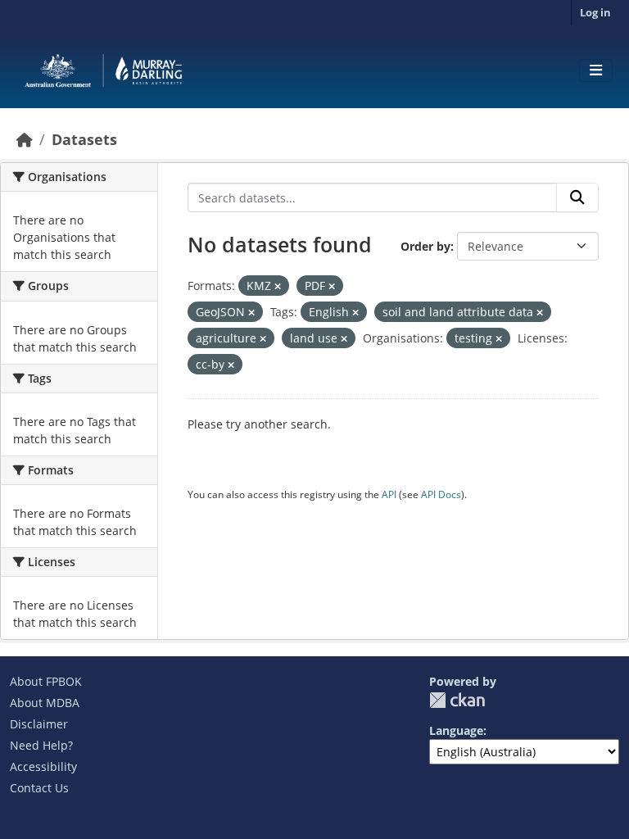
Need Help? (41, 745)
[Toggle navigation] (596, 70)
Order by (425, 246)
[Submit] (577, 197)
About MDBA (44, 702)
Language (456, 730)
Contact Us (39, 788)
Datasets (84, 139)
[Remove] (277, 286)
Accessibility (43, 766)
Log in (595, 12)
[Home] (24, 139)
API (389, 494)
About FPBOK (46, 681)
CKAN (457, 700)
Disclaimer (39, 724)
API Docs (441, 494)
